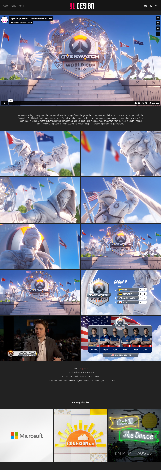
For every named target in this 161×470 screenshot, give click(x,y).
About (21, 5)
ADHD (13, 5)
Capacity (84, 368)
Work (5, 5)
